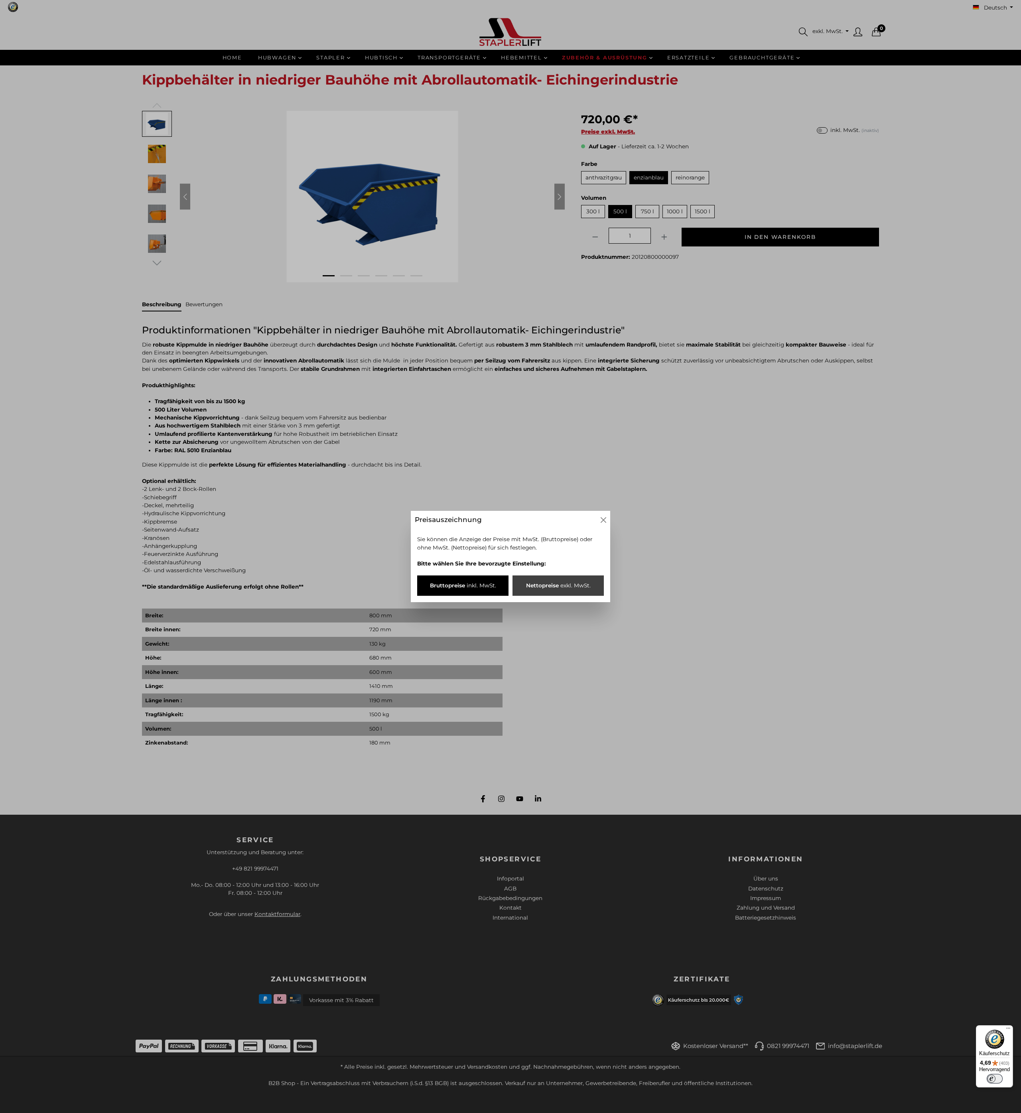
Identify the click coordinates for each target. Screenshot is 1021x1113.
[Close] (603, 520)
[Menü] (1008, 1030)
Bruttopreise (463, 585)
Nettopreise (558, 585)
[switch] (995, 1078)
